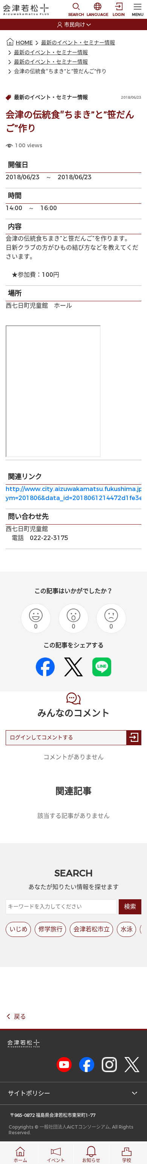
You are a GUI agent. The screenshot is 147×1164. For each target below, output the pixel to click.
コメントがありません (73, 757)
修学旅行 (50, 929)
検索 (130, 907)
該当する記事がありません (73, 816)
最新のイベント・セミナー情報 (78, 42)
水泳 (127, 929)
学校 (126, 1161)
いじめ (18, 929)
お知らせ (91, 1161)
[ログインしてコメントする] (133, 737)
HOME (24, 42)
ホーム (20, 1161)
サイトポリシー (29, 1093)
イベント (56, 1161)
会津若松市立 (92, 929)
